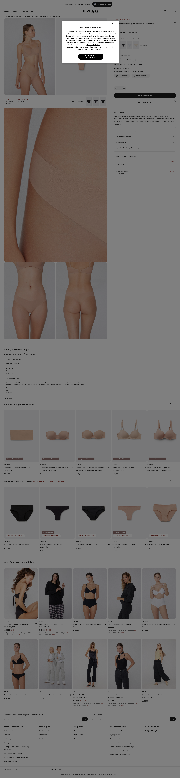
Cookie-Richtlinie (93, 45)
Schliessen (114, 24)
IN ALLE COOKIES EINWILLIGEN (91, 57)
